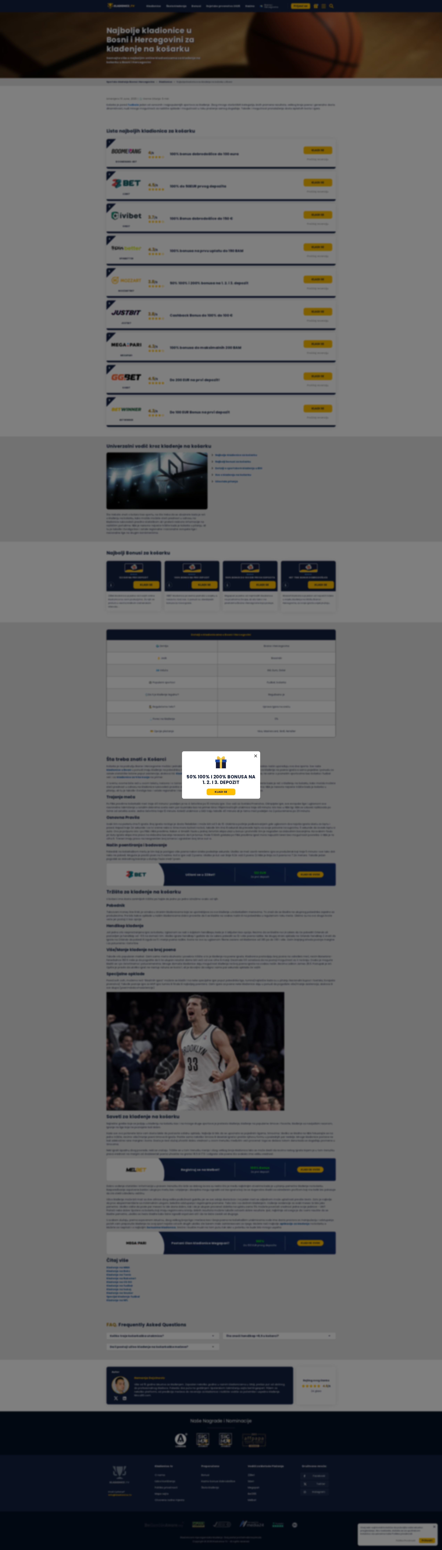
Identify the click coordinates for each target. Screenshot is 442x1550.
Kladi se (221, 792)
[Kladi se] (221, 763)
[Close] (255, 756)
